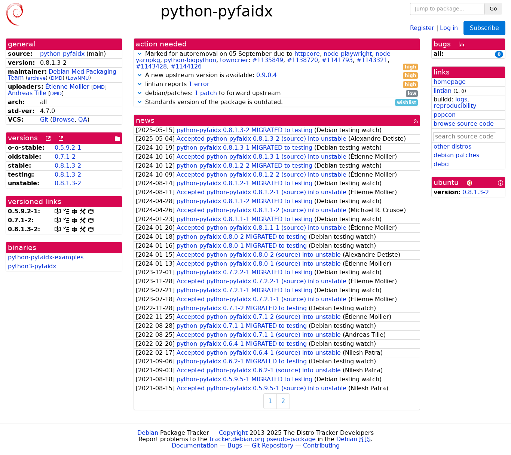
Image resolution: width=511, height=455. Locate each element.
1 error (199, 84)
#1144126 (186, 66)
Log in (449, 27)
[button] (139, 53)
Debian (147, 432)
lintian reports (279, 84)
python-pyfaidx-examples (45, 257)
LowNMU (78, 78)
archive (37, 78)
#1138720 (302, 60)
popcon (445, 114)
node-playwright (348, 53)
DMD (56, 78)
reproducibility (455, 105)
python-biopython (190, 60)
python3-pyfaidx (32, 266)
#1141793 (337, 60)
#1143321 (372, 60)
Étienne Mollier (67, 86)
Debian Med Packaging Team (62, 75)
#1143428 (151, 66)
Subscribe (484, 27)
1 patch (206, 93)
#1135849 (267, 60)
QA (82, 119)
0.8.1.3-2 (68, 165)
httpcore (307, 53)
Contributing (321, 445)
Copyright (233, 432)
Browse (63, 119)
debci (442, 164)
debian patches (456, 155)
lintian (443, 90)
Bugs (234, 445)
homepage (450, 81)
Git (44, 119)
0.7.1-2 (65, 156)
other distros (452, 146)
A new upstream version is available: (279, 75)
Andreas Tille (27, 93)
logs (461, 99)
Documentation (195, 445)
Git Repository (272, 445)
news (145, 120)
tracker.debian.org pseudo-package (262, 439)
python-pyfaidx (62, 53)
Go (493, 9)
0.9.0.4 (266, 75)
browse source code (464, 123)
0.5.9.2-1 (68, 147)
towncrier (234, 60)
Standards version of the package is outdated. (279, 102)
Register (422, 27)
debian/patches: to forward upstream (279, 93)
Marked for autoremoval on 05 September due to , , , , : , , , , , (276, 60)
